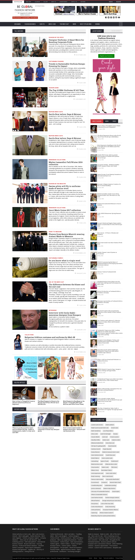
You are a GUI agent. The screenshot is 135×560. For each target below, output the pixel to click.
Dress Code (52, 24)
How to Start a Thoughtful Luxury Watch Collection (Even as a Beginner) (23, 402)
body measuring (110, 506)
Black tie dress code (96, 464)
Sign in (110, 2)
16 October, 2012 (81, 352)
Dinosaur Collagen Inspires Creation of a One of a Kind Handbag (109, 184)
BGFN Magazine (18, 2)
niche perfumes (95, 509)
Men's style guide (23, 536)
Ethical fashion (95, 500)
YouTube (119, 17)
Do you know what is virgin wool (64, 260)
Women (97, 24)
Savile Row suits (110, 455)
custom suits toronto (97, 425)
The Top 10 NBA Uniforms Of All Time (66, 90)
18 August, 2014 (81, 273)
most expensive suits (97, 473)
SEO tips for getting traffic (98, 446)
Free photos (94, 503)
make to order (116, 440)
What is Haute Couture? (106, 513)
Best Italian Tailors (106, 470)
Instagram (116, 17)
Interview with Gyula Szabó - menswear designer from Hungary (65, 314)
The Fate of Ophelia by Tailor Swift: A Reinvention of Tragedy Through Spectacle (109, 408)
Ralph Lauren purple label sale (99, 428)
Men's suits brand (108, 476)
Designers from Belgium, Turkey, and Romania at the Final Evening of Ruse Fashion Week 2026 (108, 341)
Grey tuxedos (95, 467)
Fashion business (30, 24)
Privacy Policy (119, 558)
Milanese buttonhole (97, 443)
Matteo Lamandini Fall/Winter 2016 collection (65, 163)
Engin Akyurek (107, 449)
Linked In (114, 17)
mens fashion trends (97, 455)
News (74, 24)
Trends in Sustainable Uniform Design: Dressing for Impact (67, 65)
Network (83, 2)
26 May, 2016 (82, 201)
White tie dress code (111, 464)
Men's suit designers (61, 536)
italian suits (106, 440)
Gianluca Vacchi (95, 449)
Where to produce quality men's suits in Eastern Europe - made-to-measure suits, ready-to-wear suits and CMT (23, 430)
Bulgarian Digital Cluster (63, 558)
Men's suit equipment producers (66, 540)
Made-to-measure (93, 534)
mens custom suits (107, 458)
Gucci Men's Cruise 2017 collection (65, 210)
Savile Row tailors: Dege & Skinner (65, 114)
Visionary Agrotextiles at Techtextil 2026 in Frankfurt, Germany (109, 301)
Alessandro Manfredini (112, 479)
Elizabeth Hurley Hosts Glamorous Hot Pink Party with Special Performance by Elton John (109, 283)
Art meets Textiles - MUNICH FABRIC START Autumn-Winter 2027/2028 (108, 165)
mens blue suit (110, 443)
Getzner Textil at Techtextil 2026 (106, 272)
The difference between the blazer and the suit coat (67, 285)
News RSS (53, 558)
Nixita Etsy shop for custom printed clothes (103, 516)
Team (100, 558)
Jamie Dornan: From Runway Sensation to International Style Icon (109, 175)
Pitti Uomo (114, 467)
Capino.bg (94, 513)
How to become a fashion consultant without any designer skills (48, 429)
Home (90, 558)
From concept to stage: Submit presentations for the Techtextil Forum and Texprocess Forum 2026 (109, 400)
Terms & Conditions (109, 558)
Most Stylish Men (85, 24)
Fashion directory (35, 536)
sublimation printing (110, 485)
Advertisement (63, 2)
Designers (17, 24)
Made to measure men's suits (110, 452)
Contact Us (74, 2)
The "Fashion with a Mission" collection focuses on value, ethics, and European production (108, 322)
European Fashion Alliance (110, 509)
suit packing (94, 461)
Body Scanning (95, 476)
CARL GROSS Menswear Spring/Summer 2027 (109, 214)
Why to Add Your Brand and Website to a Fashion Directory (109, 360)
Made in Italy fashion (109, 488)
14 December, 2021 (80, 99)
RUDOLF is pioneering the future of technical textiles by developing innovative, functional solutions (110, 263)
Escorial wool (95, 482)
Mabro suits (105, 467)
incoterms (104, 482)
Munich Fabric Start (115, 482)
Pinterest (111, 17)
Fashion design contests (112, 497)
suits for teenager (106, 434)
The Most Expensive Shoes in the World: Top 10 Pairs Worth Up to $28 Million (48, 402)
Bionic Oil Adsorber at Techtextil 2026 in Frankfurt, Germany (108, 292)
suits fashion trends (97, 497)
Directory (28, 2)
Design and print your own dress (111, 500)
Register (118, 2)
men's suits (27, 534)
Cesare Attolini (95, 437)
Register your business (106, 56)
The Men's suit (64, 24)
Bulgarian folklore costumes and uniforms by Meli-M (50, 337)
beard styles (115, 491)
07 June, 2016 (82, 149)
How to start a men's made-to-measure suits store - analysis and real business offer (74, 429)
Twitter (108, 17)
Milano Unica (95, 470)
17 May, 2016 (82, 223)
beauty (115, 434)
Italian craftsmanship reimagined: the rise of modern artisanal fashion (109, 389)
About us (53, 2)
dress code (94, 434)
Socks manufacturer (97, 506)
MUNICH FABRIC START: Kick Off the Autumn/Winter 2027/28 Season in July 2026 (108, 195)
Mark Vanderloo (95, 431)
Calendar (37, 2)
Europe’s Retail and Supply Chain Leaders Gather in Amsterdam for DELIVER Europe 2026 (109, 224)
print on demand (96, 488)
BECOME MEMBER (116, 30)
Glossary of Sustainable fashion (100, 491)
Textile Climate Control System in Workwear (107, 253)
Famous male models (97, 479)
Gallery (45, 2)
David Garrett (112, 446)
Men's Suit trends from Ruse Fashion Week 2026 (109, 243)
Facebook (106, 17)
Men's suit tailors (69, 534)
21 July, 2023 (82, 83)
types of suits (104, 461)
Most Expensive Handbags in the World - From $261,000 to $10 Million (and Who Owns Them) (73, 402)
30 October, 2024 (81, 55)
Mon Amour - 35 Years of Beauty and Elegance (107, 233)
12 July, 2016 (82, 127)
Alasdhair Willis (95, 440)
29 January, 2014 (81, 330)
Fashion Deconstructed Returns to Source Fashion (109, 204)
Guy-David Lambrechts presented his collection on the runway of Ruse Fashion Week (109, 312)
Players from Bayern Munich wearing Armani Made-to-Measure (66, 235)
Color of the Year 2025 (107, 503)
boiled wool (114, 461)
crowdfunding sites (96, 485)
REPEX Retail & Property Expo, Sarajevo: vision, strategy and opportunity (109, 370)
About (95, 558)
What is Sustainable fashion (99, 494)
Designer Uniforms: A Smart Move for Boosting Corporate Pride (66, 41)
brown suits (114, 428)
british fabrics (95, 458)
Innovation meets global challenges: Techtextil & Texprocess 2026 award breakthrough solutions (107, 351)
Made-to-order (104, 534)
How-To (42, 24)
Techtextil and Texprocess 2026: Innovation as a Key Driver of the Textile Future (110, 379)
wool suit (104, 437)
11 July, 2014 (82, 305)
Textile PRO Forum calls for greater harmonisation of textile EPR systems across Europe (108, 156)
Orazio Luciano (114, 437)
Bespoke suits (117, 547)
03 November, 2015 (80, 253)
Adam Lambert (110, 425)
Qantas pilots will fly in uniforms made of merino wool (64, 187)
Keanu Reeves (95, 452)
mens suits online (111, 473)
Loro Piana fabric (108, 431)
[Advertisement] (49, 448)
